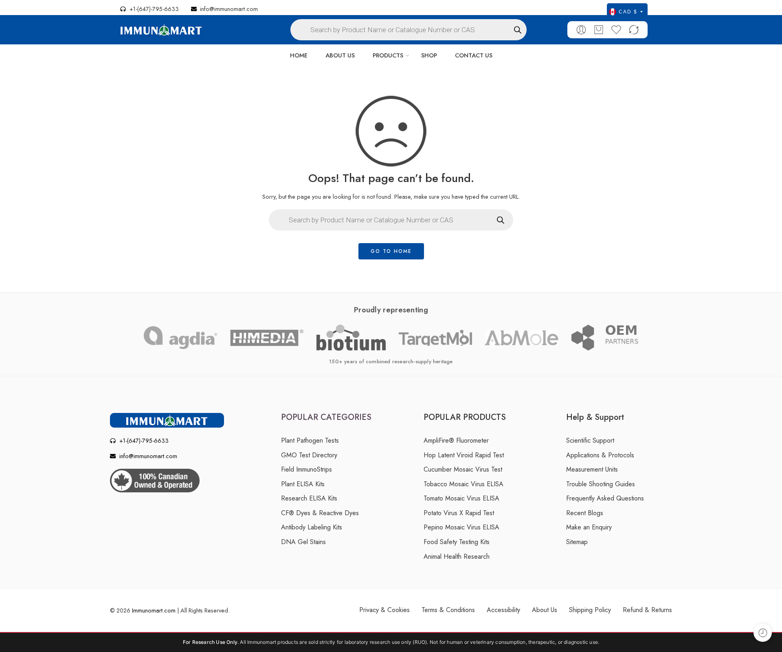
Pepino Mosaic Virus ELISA (461, 527)
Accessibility (503, 610)
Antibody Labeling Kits (311, 527)
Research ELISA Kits (309, 498)
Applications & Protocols (600, 455)
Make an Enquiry (589, 527)
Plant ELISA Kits (303, 484)
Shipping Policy (590, 610)
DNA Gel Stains (303, 542)
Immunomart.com (154, 610)
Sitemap (577, 542)
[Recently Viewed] (762, 632)
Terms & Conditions (448, 610)
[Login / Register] (581, 29)
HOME (299, 55)
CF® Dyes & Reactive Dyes (320, 513)
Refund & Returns (647, 610)
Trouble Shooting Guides (600, 484)
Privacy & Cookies (384, 610)
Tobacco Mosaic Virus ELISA (463, 484)
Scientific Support (590, 440)
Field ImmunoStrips (306, 469)
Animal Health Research (457, 556)
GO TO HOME (391, 251)
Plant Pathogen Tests (310, 440)
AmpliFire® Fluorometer (456, 440)
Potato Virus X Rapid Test (459, 513)
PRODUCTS (388, 55)
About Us (544, 610)
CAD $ (628, 12)
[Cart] (598, 29)
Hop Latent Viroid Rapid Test (464, 455)
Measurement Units (592, 469)
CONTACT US (473, 55)
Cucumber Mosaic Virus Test (463, 469)
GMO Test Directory (309, 455)
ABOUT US (340, 55)
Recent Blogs (584, 513)
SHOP (429, 55)
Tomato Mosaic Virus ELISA (461, 498)
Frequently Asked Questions (605, 498)
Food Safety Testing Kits (457, 542)
